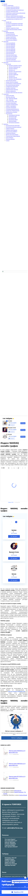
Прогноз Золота (10, 53)
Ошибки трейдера (10, 88)
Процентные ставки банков (13, 136)
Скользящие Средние (14, 115)
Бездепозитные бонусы (12, 35)
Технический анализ (11, 80)
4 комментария (16, 754)
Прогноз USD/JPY (10, 47)
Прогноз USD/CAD (10, 49)
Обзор (23, 423)
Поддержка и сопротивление (13, 83)
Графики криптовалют (11, 130)
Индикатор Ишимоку (14, 122)
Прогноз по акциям (11, 59)
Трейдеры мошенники (11, 14)
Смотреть (14, 536)
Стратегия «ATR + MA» (11, 101)
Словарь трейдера (10, 861)
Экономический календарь (13, 125)
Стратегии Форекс (10, 133)
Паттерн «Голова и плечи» (15, 65)
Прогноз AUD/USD (10, 52)
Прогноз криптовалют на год (13, 61)
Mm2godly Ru (17, 790)
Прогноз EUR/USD (10, 43)
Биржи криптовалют (11, 38)
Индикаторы (9, 113)
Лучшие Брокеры (10, 34)
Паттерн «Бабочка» (13, 74)
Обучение (5, 62)
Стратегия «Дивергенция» (12, 110)
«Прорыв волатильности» (12, 109)
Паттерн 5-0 (12, 76)
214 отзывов (13, 436)
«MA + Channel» (9, 100)
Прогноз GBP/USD (10, 44)
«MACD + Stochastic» (11, 106)
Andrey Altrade (23, 795)
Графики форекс (10, 128)
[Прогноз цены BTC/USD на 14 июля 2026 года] (5, 778)
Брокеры (5, 31)
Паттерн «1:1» (12, 70)
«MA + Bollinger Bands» (11, 98)
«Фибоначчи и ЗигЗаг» (11, 112)
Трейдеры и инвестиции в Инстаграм (15, 13)
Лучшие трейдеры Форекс (13, 7)
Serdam (10, 421)
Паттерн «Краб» (13, 73)
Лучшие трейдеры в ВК (12, 11)
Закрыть (3, 1)
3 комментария (16, 767)
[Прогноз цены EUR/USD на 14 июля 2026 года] (5, 752)
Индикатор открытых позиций (13, 127)
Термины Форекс (10, 139)
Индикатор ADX (13, 116)
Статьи (7, 140)
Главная (5, 4)
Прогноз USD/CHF (10, 46)
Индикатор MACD (13, 119)
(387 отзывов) (14, 533)
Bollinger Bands (12, 121)
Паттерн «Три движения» (15, 79)
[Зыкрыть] (25, 878)
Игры (4, 20)
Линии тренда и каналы (12, 82)
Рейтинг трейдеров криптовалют (14, 16)
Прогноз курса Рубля (11, 55)
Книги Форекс (9, 137)
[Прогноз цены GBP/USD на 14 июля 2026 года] (5, 765)
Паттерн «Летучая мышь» (15, 71)
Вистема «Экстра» (10, 97)
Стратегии (6, 94)
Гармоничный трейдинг (12, 89)
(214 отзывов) (14, 577)
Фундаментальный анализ (12, 85)
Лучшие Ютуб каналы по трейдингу (15, 10)
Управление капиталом (12, 86)
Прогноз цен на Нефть (11, 56)
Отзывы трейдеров (11, 37)
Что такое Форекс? (10, 839)
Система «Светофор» (11, 103)
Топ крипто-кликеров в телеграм (14, 23)
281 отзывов (13, 429)
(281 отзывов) (14, 555)
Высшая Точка (12, 427)
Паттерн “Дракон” (13, 68)
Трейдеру (5, 124)
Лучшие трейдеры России (12, 8)
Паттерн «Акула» (13, 77)
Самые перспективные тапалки (14, 29)
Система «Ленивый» (11, 107)
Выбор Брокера (10, 32)
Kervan (10, 434)
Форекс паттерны (10, 862)
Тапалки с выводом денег (12, 28)
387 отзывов (13, 422)
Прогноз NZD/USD (10, 50)
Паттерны (8, 64)
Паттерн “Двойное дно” (14, 67)
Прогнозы (5, 41)
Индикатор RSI (12, 118)
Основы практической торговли (14, 92)
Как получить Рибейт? (11, 40)
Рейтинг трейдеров (8, 5)
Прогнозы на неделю (11, 58)
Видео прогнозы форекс (12, 134)
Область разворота (11, 91)
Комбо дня (8, 22)
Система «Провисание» (12, 104)
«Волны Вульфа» (10, 95)
